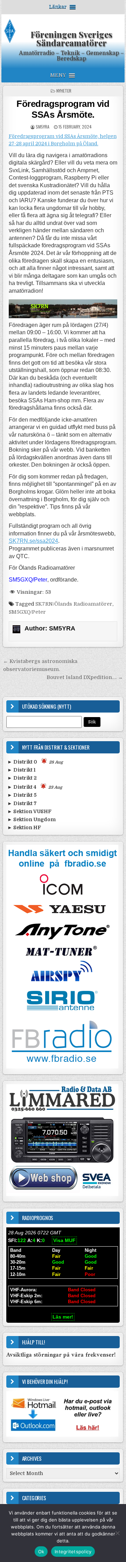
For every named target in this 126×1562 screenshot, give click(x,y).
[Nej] (117, 1533)
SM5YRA (42, 127)
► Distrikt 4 (34, 787)
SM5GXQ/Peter (27, 612)
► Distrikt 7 (22, 803)
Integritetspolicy (73, 1551)
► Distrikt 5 (21, 795)
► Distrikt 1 (21, 770)
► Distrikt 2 (22, 778)
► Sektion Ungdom (31, 819)
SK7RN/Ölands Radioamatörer (73, 604)
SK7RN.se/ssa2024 (33, 541)
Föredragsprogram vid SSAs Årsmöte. (62, 109)
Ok (41, 1551)
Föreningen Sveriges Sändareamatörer (71, 38)
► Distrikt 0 (35, 762)
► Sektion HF (24, 827)
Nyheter (63, 91)
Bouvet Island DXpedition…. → (85, 677)
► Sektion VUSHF (29, 811)
